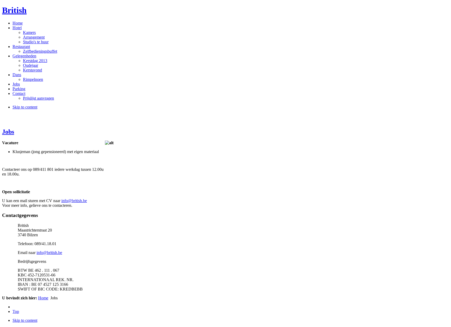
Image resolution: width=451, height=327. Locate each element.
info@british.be (74, 200)
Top (16, 311)
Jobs (8, 131)
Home (43, 298)
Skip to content (25, 107)
